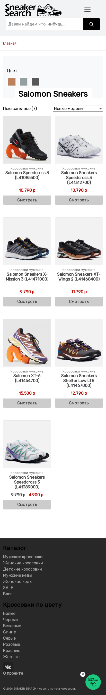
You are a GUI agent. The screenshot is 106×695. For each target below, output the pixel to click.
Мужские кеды (17, 575)
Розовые (11, 644)
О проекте (13, 673)
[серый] (23, 82)
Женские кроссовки (23, 563)
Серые (9, 638)
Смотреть (27, 200)
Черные (10, 619)
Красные (11, 650)
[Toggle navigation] (87, 9)
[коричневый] (11, 82)
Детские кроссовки (22, 569)
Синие (9, 632)
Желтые (11, 656)
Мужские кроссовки (23, 556)
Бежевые (12, 625)
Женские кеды (17, 581)
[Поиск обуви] (91, 24)
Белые (9, 613)
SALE (8, 587)
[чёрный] (35, 82)
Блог (7, 593)
